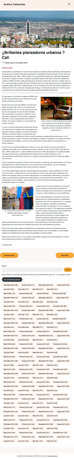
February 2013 (24, 420)
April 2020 (50, 327)
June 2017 (21, 365)
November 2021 (9, 310)
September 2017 (44, 361)
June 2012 (21, 428)
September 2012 (44, 424)
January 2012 (41, 433)
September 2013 (44, 411)
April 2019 (50, 340)
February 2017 (24, 369)
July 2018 (7, 352)
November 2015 (9, 386)
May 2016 (36, 378)
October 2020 (26, 323)
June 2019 (21, 340)
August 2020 (61, 323)
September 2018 (44, 348)
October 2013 (26, 411)
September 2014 (44, 399)
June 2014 (21, 403)
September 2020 (44, 323)
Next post (64, 255)
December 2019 (58, 331)
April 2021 (50, 314)
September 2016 (44, 373)
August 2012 (61, 424)
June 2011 (21, 441)
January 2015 (41, 395)
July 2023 (7, 289)
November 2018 (9, 348)
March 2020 (7, 331)
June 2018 (21, 352)
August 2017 (61, 361)
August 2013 (61, 411)
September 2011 (44, 437)
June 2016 (21, 378)
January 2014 (41, 407)
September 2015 (44, 386)
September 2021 (44, 310)
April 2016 (50, 378)
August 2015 (61, 386)
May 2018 (36, 352)
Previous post (9, 255)
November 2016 (9, 373)
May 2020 (36, 327)
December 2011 (58, 433)
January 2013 (41, 420)
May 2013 (36, 416)
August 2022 (60, 298)
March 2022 (7, 306)
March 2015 (7, 395)
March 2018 (7, 357)
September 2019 (44, 336)
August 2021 (61, 310)
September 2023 (44, 285)
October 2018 (26, 348)
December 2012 (58, 420)
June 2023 (21, 289)
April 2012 (50, 428)
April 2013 (50, 416)
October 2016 (26, 373)
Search (4, 266)
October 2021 (26, 310)
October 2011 (26, 437)
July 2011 (7, 441)
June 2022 (21, 302)
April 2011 (50, 441)
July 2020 (7, 327)
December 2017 (58, 357)
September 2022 (44, 298)
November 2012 (9, 424)
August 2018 (61, 348)
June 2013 (21, 416)
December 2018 (58, 344)
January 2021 (41, 319)
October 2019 (26, 336)
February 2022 (24, 306)
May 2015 (36, 390)
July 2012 (7, 428)
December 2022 (58, 293)
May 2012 (36, 428)
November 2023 (9, 285)
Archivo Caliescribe (14, 4)
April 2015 (50, 390)
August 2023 (61, 285)
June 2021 (21, 314)
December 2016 (58, 369)
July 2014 (7, 403)
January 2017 (41, 369)
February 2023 (24, 293)
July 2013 (7, 416)
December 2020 (58, 319)
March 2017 (7, 369)
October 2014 (26, 399)
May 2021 (36, 314)
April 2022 (50, 302)
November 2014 (9, 399)
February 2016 (24, 382)
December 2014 (58, 395)
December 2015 (58, 382)
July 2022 (7, 302)
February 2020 (24, 331)
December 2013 (58, 407)
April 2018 (50, 352)
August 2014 (61, 399)
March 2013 (7, 420)
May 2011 (36, 441)
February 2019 (24, 344)
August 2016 (61, 373)
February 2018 (24, 357)
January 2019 (41, 344)
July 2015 (7, 390)
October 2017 (26, 361)
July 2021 (7, 314)
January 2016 (41, 382)
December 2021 (58, 306)
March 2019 (7, 344)
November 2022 (9, 298)
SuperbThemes (52, 456)
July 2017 (7, 365)
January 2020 (41, 331)
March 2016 (7, 382)
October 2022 (26, 298)
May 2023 (36, 289)
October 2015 (26, 386)
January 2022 (41, 306)
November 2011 (9, 437)
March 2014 (7, 407)
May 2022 (36, 302)
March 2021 (7, 319)
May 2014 (36, 403)
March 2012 (7, 433)
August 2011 (61, 437)
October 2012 (26, 424)
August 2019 (61, 336)
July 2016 (7, 378)
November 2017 (9, 361)
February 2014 (24, 407)
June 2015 (21, 390)
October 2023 (26, 285)
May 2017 (36, 365)
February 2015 (24, 395)
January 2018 (41, 357)
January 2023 (41, 293)
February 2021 (24, 319)
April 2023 (50, 289)
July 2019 (7, 340)
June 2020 (21, 327)
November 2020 (9, 323)
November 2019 (9, 336)
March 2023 (7, 293)
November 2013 (9, 411)
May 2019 (36, 340)
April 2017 (50, 365)
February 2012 (24, 433)
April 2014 (50, 403)
